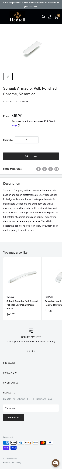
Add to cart (31, 156)
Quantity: (8, 139)
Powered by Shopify (12, 462)
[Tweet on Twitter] (50, 168)
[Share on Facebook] (38, 168)
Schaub (7, 101)
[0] (56, 17)
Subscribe (13, 417)
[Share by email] (56, 168)
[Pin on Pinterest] (44, 168)
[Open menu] (4, 17)
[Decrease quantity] (18, 140)
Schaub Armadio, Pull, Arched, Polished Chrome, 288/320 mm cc (22, 305)
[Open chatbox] (55, 463)
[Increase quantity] (35, 140)
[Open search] (43, 16)
